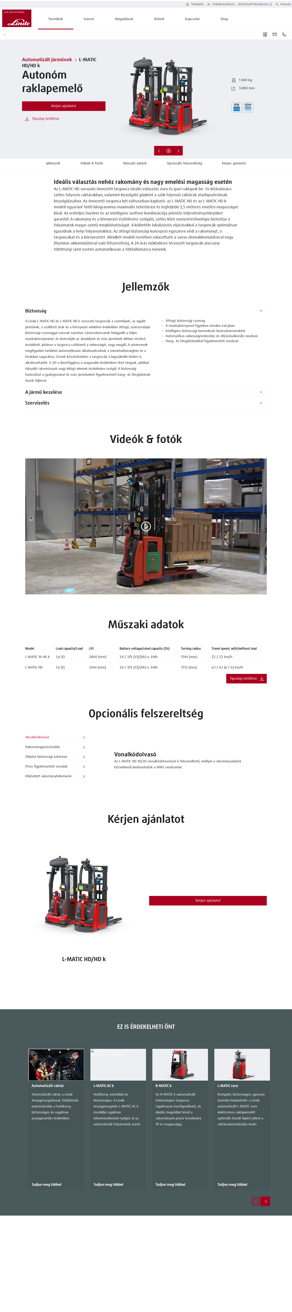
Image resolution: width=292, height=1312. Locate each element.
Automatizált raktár (48, 1086)
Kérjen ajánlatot (234, 163)
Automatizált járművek (47, 59)
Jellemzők (53, 163)
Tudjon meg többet (47, 1185)
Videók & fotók (91, 163)
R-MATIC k (164, 1086)
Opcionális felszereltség (184, 163)
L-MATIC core (228, 1086)
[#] (261, 311)
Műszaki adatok (135, 163)
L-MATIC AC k (104, 1086)
